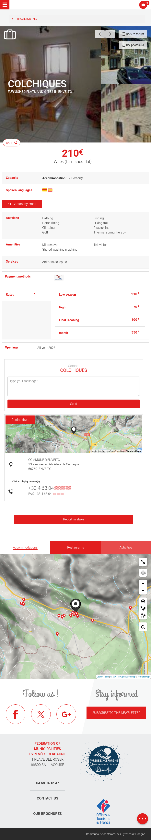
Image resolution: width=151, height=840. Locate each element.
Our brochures (47, 814)
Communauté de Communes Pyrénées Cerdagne (115, 834)
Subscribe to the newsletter (116, 713)
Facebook (15, 714)
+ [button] (143, 583)
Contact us (47, 798)
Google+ (66, 714)
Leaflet (100, 676)
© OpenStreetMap (126, 676)
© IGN (113, 676)
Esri (107, 676)
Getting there (20, 420)
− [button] (143, 590)
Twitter (41, 714)
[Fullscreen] (142, 561)
